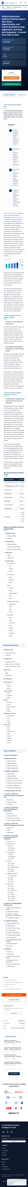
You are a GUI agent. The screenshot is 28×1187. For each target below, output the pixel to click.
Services (4, 1153)
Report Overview (9, 94)
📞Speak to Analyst (14, 999)
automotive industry (11, 213)
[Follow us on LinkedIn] (3, 1132)
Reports (4, 1162)
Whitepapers (5, 1166)
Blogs (3, 1164)
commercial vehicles (17, 217)
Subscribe (13, 1141)
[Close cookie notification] (25, 1180)
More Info (10, 1183)
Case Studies (5, 1150)
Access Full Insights (11, 77)
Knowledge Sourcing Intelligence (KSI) (10, 1126)
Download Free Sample (15, 994)
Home (3, 7)
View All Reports (14, 1073)
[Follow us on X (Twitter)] (11, 1132)
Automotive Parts (17, 7)
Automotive (9, 7)
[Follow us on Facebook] (7, 1132)
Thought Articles (6, 1169)
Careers (4, 1148)
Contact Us (14, 1013)
